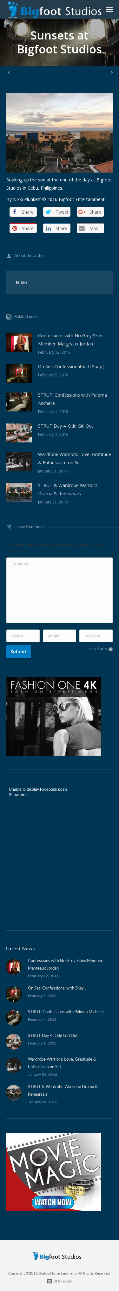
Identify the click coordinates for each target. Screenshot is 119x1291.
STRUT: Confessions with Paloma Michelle (72, 399)
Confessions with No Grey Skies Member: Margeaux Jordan (70, 339)
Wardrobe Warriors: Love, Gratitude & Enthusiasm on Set (74, 458)
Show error (18, 795)
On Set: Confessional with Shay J (71, 366)
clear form (98, 649)
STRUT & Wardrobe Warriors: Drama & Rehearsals (68, 489)
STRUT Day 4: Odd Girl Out (65, 426)
